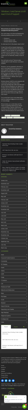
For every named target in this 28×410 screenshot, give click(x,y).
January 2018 (4, 203)
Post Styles (3, 296)
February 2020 (4, 186)
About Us (3, 367)
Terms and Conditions (6, 373)
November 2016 (5, 209)
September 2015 (5, 241)
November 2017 (5, 206)
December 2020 (5, 183)
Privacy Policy (4, 375)
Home (2, 365)
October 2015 (4, 238)
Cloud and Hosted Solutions (8, 258)
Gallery (3, 270)
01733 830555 (10, 388)
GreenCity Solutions (15, 129)
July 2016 (3, 212)
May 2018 (3, 196)
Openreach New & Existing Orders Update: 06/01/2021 (12, 144)
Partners (3, 371)
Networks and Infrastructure (7, 290)
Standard (3, 303)
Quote (2, 299)
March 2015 (4, 248)
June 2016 (3, 215)
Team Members (5, 312)
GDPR (2, 274)
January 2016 (4, 228)
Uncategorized (4, 319)
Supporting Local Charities (7, 309)
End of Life (7, 115)
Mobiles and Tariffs (5, 286)
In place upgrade (15, 115)
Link (2, 283)
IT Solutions (4, 280)
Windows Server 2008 (19, 117)
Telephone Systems (6, 315)
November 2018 (5, 190)
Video (2, 322)
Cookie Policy (4, 377)
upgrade (4, 117)
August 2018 (4, 193)
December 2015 (5, 231)
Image (2, 277)
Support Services (5, 306)
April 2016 (3, 222)
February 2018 (4, 199)
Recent (6, 326)
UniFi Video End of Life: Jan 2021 (10, 150)
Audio (2, 254)
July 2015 (3, 244)
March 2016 (4, 225)
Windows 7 (9, 117)
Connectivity (4, 261)
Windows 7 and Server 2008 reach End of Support (12, 155)
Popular (16, 326)
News (2, 293)
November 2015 (5, 235)
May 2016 (3, 219)
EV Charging (4, 264)
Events (2, 267)
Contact (3, 369)
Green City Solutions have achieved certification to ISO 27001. (13, 162)
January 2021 (4, 180)
